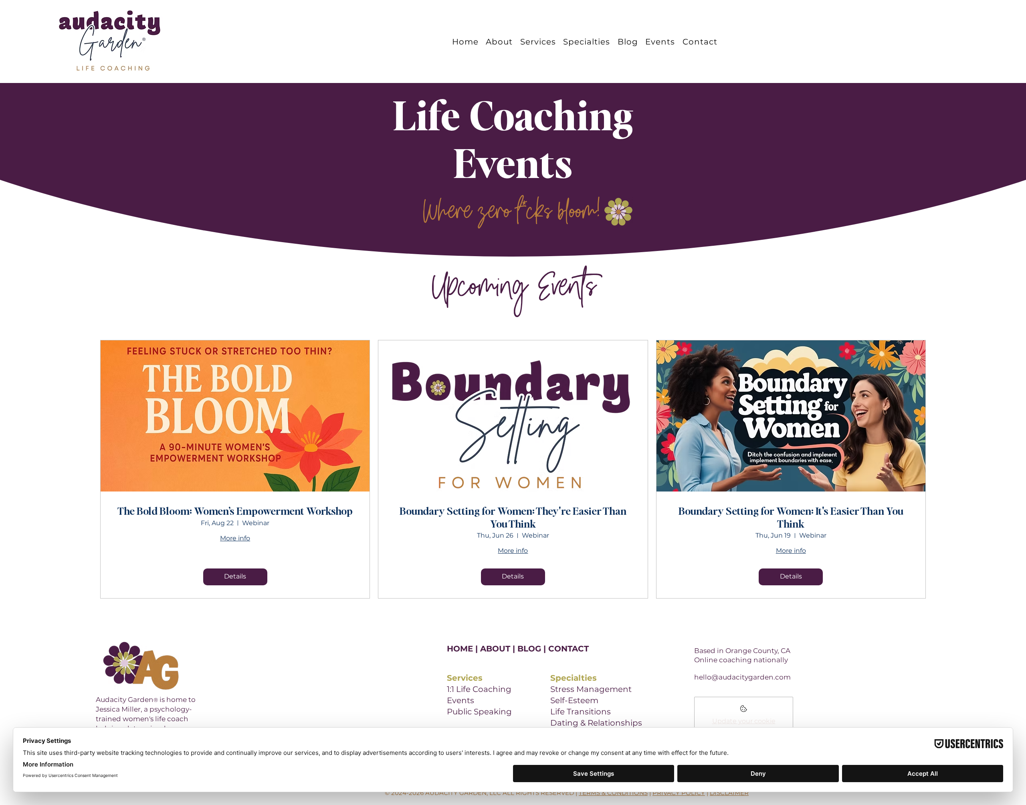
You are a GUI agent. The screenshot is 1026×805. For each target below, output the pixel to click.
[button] (588, 41)
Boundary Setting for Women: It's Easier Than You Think (791, 516)
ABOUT (495, 648)
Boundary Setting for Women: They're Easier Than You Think (513, 516)
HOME (460, 648)
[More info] (743, 711)
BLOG (529, 648)
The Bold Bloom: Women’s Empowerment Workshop (235, 510)
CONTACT (568, 648)
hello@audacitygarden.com (742, 677)
